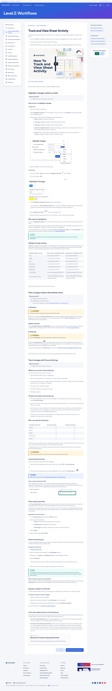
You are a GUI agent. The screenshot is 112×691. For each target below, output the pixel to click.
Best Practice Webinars (97, 31)
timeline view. (62, 477)
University (17, 1)
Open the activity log (36, 549)
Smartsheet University (96, 28)
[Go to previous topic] (60, 650)
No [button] (102, 53)
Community (11, 1)
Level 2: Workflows (41, 25)
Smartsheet (31, 25)
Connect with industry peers (98, 44)
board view (54, 477)
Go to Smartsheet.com (105, 1)
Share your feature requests (98, 41)
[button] (103, 5)
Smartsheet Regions (55, 303)
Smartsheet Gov (65, 303)
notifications (33, 238)
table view (48, 477)
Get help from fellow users (97, 38)
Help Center (5, 1)
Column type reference (73, 327)
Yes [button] (97, 53)
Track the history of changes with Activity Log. (69, 348)
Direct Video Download (37, 81)
